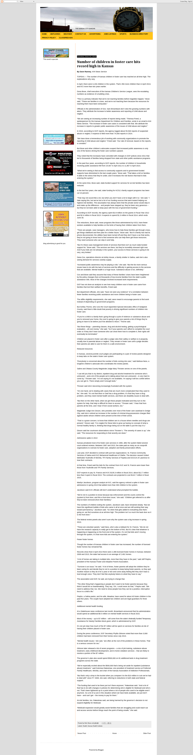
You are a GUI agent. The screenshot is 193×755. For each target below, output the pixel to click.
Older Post (147, 733)
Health (85, 726)
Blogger (101, 750)
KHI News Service (99, 72)
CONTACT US (80, 34)
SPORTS (123, 34)
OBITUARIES (55, 34)
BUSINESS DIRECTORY (139, 34)
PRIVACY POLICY (49, 38)
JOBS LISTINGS (110, 34)
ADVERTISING (95, 34)
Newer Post (82, 733)
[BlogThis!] (105, 723)
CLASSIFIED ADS (66, 38)
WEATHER (68, 34)
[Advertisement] (114, 47)
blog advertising (49, 243)
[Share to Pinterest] (110, 723)
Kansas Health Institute (95, 726)
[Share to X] (107, 723)
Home (114, 733)
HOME (44, 34)
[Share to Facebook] (108, 723)
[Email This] (103, 723)
